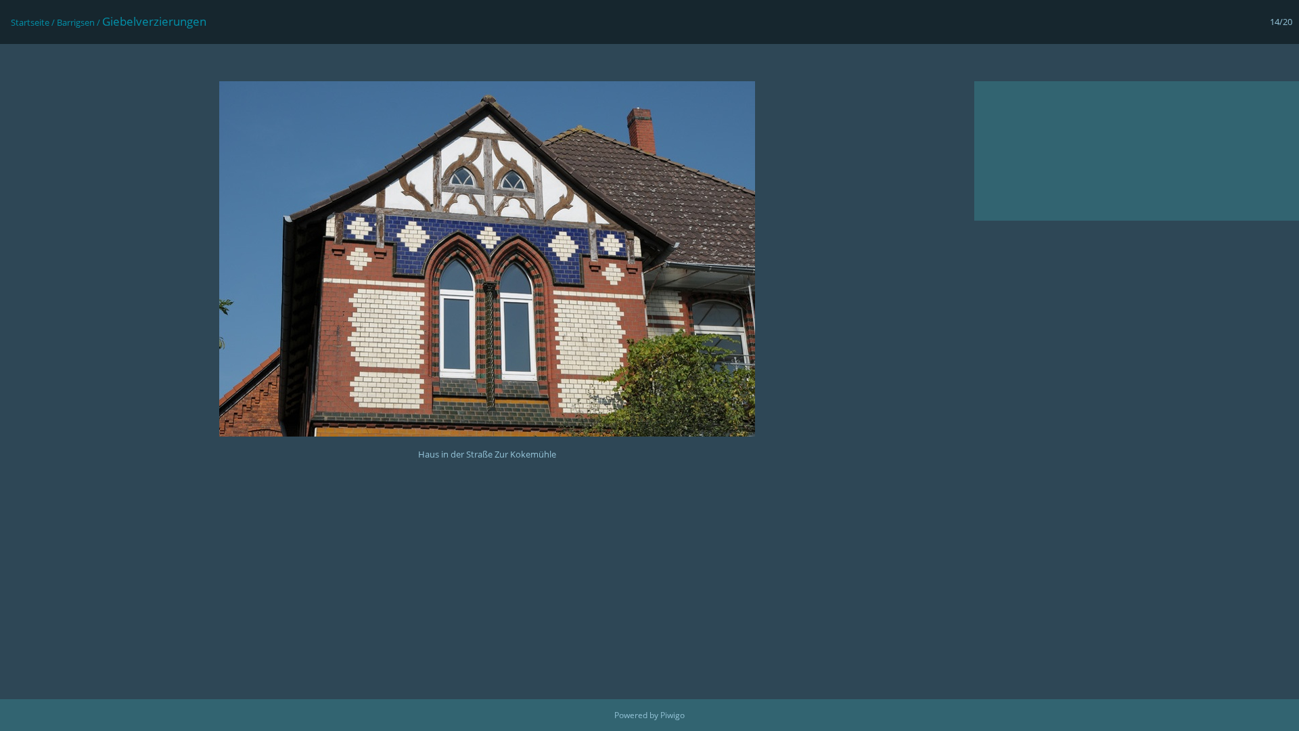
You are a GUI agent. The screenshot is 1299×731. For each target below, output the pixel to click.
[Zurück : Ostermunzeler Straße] (1253, 62)
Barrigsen (76, 22)
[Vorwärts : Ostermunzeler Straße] (1281, 62)
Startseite (30, 22)
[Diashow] (17, 62)
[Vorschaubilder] (1224, 62)
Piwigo (672, 715)
